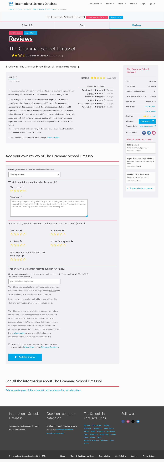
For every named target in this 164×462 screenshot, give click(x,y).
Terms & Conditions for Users (82, 456)
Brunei (113, 434)
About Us (133, 4)
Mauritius (94, 434)
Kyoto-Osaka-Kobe (91, 440)
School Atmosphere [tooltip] (86, 104)
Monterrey (110, 431)
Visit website (146, 121)
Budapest (104, 440)
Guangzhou (97, 428)
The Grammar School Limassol (45, 9)
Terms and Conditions (49, 347)
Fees (82, 25)
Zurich (86, 443)
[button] (21, 231)
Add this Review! (26, 357)
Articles (109, 4)
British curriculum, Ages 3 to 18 (137, 148)
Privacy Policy (28, 347)
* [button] (53, 170)
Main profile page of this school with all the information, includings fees (44, 390)
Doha (86, 434)
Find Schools (94, 4)
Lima (112, 440)
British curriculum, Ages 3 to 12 (137, 177)
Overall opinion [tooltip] (88, 90)
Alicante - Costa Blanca (93, 425)
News (120, 4)
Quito (86, 437)
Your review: (15, 197)
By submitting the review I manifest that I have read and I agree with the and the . (35, 345)
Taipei (92, 431)
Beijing (106, 425)
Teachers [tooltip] (90, 93)
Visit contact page (147, 126)
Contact (134, 456)
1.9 (152, 116)
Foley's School (133, 145)
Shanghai (87, 428)
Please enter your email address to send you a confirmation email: (48, 275)
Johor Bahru (109, 428)
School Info (27, 25)
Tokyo (86, 431)
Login (143, 4)
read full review (53, 138)
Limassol (27, 9)
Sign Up (152, 4)
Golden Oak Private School (138, 174)
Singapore (101, 431)
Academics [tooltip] (89, 97)
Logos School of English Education (141, 159)
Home (11, 9)
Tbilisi (99, 437)
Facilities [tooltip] (90, 100)
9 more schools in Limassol (141, 188)
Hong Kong (104, 434)
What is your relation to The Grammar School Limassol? (31, 170)
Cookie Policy (120, 456)
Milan (92, 437)
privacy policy (19, 333)
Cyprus (19, 9)
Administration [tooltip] (88, 107)
